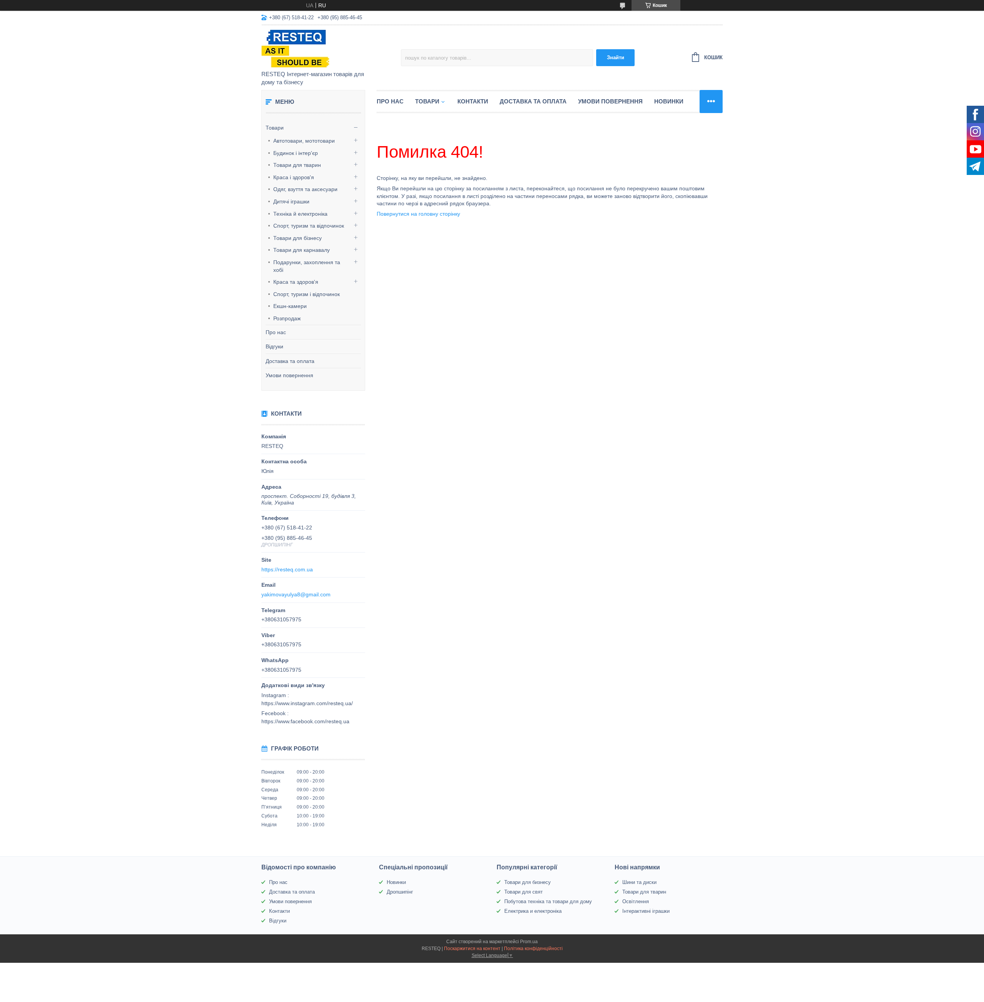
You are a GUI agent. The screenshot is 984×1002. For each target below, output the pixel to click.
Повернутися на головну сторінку (418, 214)
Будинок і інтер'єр (295, 153)
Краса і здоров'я (293, 177)
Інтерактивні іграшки (646, 911)
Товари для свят (523, 892)
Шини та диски (639, 882)
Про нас (276, 332)
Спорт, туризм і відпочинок (306, 294)
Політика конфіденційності (533, 948)
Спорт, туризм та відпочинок (308, 226)
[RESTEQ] (328, 48)
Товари (275, 128)
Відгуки (274, 346)
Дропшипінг (400, 892)
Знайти (615, 57)
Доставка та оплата (290, 361)
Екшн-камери (290, 306)
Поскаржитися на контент (472, 948)
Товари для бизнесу (527, 882)
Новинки (668, 101)
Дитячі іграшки (291, 201)
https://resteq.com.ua (287, 569)
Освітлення (635, 901)
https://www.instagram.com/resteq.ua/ (307, 703)
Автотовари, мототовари (304, 141)
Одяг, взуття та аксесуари (305, 189)
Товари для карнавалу (301, 250)
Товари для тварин (297, 165)
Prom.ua (529, 941)
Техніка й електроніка (300, 214)
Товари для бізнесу (297, 238)
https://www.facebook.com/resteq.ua (305, 721)
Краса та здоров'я (295, 282)
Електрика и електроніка (533, 911)
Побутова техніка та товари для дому (548, 901)
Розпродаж (287, 318)
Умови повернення (289, 375)
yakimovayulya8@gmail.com (296, 594)
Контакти (472, 101)
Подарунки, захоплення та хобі (306, 266)
